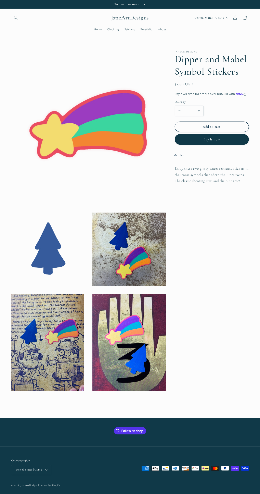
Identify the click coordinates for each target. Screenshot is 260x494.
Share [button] (182, 155)
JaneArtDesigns (29, 485)
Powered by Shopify (49, 485)
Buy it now (212, 139)
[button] (16, 17)
